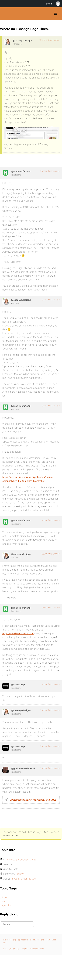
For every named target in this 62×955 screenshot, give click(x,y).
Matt (48, 940)
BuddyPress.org (5, 13)
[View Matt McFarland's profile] (5, 173)
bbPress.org (23, 940)
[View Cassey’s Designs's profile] (7, 42)
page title (5, 905)
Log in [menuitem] (49, 3)
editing (4, 897)
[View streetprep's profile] (5, 686)
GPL (5, 948)
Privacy (24, 948)
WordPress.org (9, 940)
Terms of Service (36, 948)
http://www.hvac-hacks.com (18, 633)
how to (4, 901)
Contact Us (14, 948)
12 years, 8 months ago (49, 40)
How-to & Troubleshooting (21, 859)
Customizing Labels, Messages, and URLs (33, 799)
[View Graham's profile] (5, 770)
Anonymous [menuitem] (58, 3)
